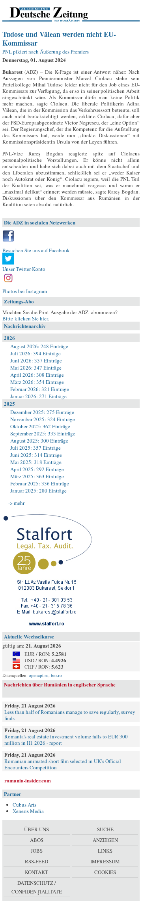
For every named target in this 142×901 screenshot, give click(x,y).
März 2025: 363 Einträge (37, 476)
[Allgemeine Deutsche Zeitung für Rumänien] (56, 14)
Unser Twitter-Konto (23, 268)
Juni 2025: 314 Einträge (36, 455)
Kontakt (36, 872)
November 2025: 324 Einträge (42, 419)
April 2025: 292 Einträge (37, 469)
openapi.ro (39, 675)
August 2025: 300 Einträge (39, 440)
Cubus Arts (24, 804)
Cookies (105, 872)
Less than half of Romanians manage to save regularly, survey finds (69, 715)
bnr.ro (56, 675)
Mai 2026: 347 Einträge (36, 367)
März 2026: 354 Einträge (37, 382)
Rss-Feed (36, 861)
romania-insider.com (27, 780)
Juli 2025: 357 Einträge (35, 448)
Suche (105, 829)
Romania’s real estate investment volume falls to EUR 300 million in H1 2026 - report (66, 739)
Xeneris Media (28, 811)
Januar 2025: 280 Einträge (38, 490)
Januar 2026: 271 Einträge (38, 396)
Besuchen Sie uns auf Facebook (36, 250)
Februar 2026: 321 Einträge (39, 389)
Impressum (105, 861)
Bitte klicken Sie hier (25, 318)
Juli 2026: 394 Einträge (35, 353)
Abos (36, 839)
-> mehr (16, 502)
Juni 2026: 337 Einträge (36, 360)
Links (105, 850)
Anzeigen (105, 839)
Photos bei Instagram (24, 291)
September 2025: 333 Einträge (42, 433)
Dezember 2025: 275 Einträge (42, 412)
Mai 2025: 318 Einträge (36, 462)
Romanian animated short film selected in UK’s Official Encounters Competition (62, 764)
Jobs (37, 850)
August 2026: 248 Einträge (39, 346)
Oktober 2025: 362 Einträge (40, 426)
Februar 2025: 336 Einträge (39, 483)
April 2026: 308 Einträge (37, 375)
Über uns (36, 829)
